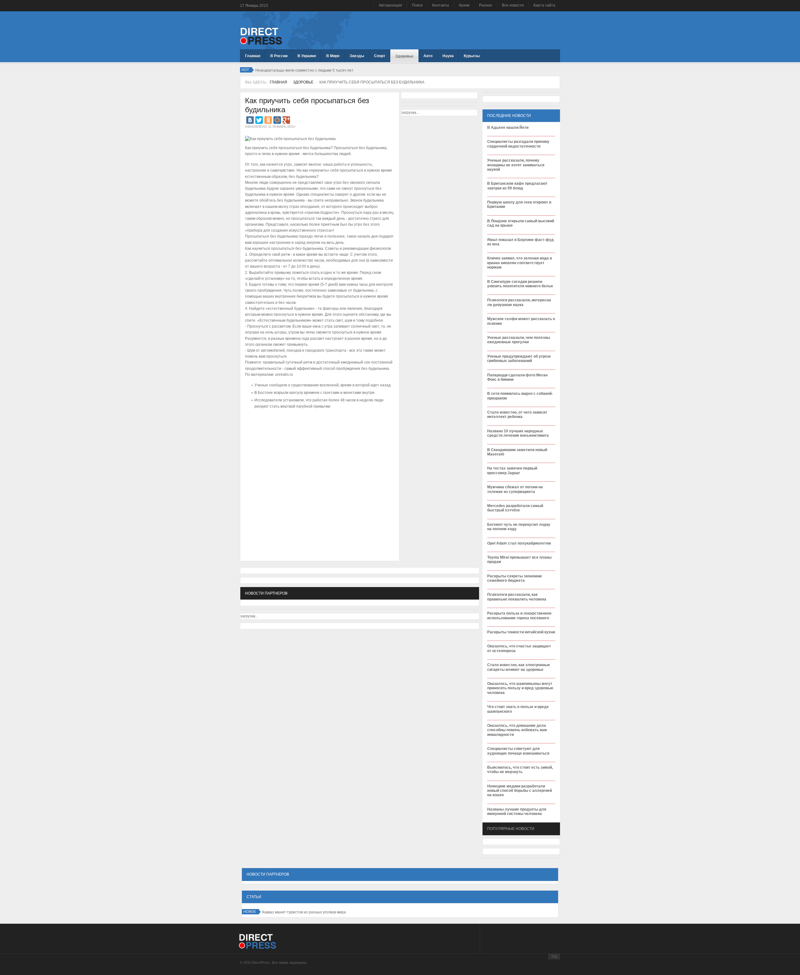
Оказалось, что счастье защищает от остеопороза (519, 648)
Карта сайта (544, 5)
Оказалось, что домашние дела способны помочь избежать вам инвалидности (517, 730)
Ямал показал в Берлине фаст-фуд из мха (520, 242)
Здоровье (303, 82)
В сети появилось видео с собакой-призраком (520, 395)
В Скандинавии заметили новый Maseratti (517, 452)
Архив (464, 5)
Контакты (440, 5)
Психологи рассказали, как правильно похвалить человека (516, 596)
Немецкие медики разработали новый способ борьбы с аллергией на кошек (519, 790)
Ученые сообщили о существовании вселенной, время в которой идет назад (322, 385)
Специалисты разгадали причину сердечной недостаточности (518, 143)
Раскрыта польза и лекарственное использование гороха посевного (519, 615)
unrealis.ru (284, 374)
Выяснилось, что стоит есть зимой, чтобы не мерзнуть (520, 769)
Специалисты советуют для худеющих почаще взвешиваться (518, 750)
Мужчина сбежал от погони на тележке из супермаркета (515, 489)
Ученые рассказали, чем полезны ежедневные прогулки (518, 339)
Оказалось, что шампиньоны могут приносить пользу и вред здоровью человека (520, 688)
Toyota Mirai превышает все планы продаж (519, 559)
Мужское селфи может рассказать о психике (521, 321)
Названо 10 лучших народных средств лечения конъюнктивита (518, 433)
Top (554, 956)
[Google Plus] (286, 120)
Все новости (513, 5)
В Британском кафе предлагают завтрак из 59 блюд (517, 185)
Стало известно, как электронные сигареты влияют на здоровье (518, 667)
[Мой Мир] (277, 120)
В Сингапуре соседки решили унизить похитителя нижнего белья (520, 283)
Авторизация (390, 5)
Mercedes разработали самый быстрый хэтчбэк (515, 508)
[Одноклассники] (268, 120)
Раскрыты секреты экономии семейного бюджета (514, 578)
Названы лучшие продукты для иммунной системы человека (516, 811)
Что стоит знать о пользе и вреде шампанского (518, 709)
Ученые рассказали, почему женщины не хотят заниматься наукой (515, 165)
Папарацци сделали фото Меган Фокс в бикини (517, 377)
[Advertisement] (318, 429)
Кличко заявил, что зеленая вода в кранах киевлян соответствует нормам (519, 262)
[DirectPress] (261, 36)
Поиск (417, 5)
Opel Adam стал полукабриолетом (519, 543)
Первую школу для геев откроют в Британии (519, 204)
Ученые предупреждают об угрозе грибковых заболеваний (519, 358)
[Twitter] (259, 120)
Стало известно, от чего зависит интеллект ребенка (517, 414)
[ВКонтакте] (250, 120)
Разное (485, 5)
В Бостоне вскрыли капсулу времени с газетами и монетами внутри (314, 392)
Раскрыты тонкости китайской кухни (521, 632)
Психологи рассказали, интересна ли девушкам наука (519, 302)
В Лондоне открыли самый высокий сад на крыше (520, 223)
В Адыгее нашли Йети (507, 127)
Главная (278, 82)
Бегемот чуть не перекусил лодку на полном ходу (518, 526)
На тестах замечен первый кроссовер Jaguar (512, 470)
